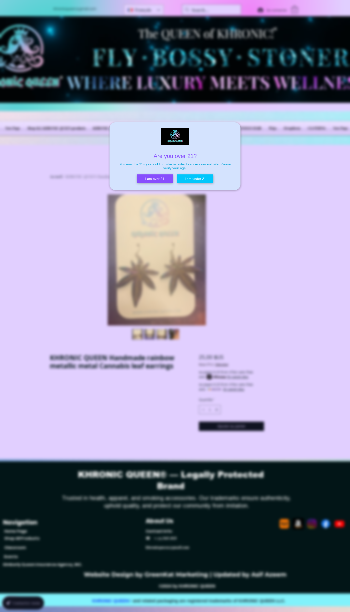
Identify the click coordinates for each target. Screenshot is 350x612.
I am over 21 (154, 179)
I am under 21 (195, 179)
